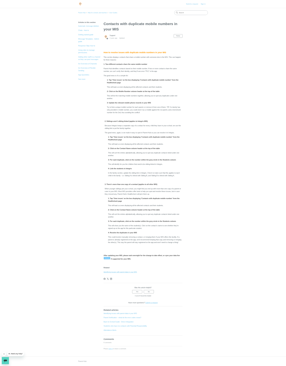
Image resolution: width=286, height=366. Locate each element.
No (149, 292)
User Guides (113, 13)
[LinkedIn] (111, 279)
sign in (110, 349)
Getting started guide (85, 35)
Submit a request (192, 4)
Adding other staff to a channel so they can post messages (89, 58)
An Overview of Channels (87, 64)
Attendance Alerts (110, 330)
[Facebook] (105, 279)
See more (81, 79)
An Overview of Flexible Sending (87, 69)
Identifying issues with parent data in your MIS (120, 272)
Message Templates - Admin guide (88, 40)
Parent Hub (81, 13)
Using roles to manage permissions (86, 51)
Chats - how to (83, 30)
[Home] (80, 4)
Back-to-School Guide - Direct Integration (119, 322)
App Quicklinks (83, 75)
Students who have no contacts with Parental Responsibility (125, 326)
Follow (178, 36)
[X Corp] (108, 279)
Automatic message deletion (88, 26)
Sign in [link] (203, 4)
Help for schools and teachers (97, 13)
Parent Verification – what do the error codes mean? (122, 317)
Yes (137, 292)
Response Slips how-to (86, 46)
